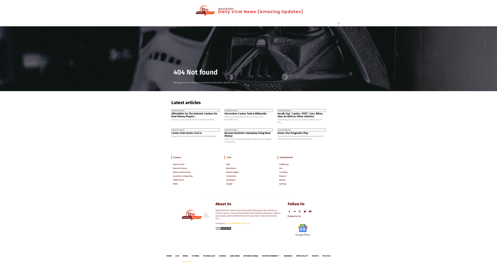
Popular (282, 176)
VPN (228, 164)
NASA (175, 184)
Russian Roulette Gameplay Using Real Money (247, 134)
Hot (281, 168)
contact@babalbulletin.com (238, 223)
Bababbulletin (187, 262)
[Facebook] (289, 212)
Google (229, 184)
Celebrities (284, 164)
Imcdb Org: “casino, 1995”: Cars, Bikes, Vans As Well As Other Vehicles (300, 115)
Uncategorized (178, 110)
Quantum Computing (182, 176)
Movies (282, 180)
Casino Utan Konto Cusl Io (186, 133)
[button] (339, 23)
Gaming (282, 184)
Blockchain (231, 168)
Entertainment (286, 157)
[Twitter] (305, 212)
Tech (229, 157)
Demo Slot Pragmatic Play (293, 133)
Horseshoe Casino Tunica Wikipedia (245, 113)
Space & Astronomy (182, 172)
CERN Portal (178, 180)
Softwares (230, 180)
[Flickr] (294, 212)
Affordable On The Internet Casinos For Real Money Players (194, 115)
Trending (283, 172)
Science (177, 157)
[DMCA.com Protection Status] (223, 229)
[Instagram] (300, 212)
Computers (231, 176)
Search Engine (232, 172)
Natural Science (180, 168)
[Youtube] (310, 212)
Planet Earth (178, 164)
